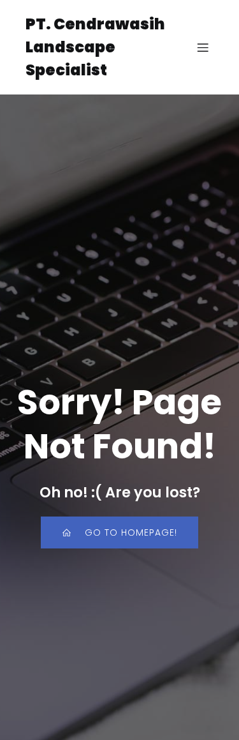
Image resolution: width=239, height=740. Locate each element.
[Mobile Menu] (203, 47)
